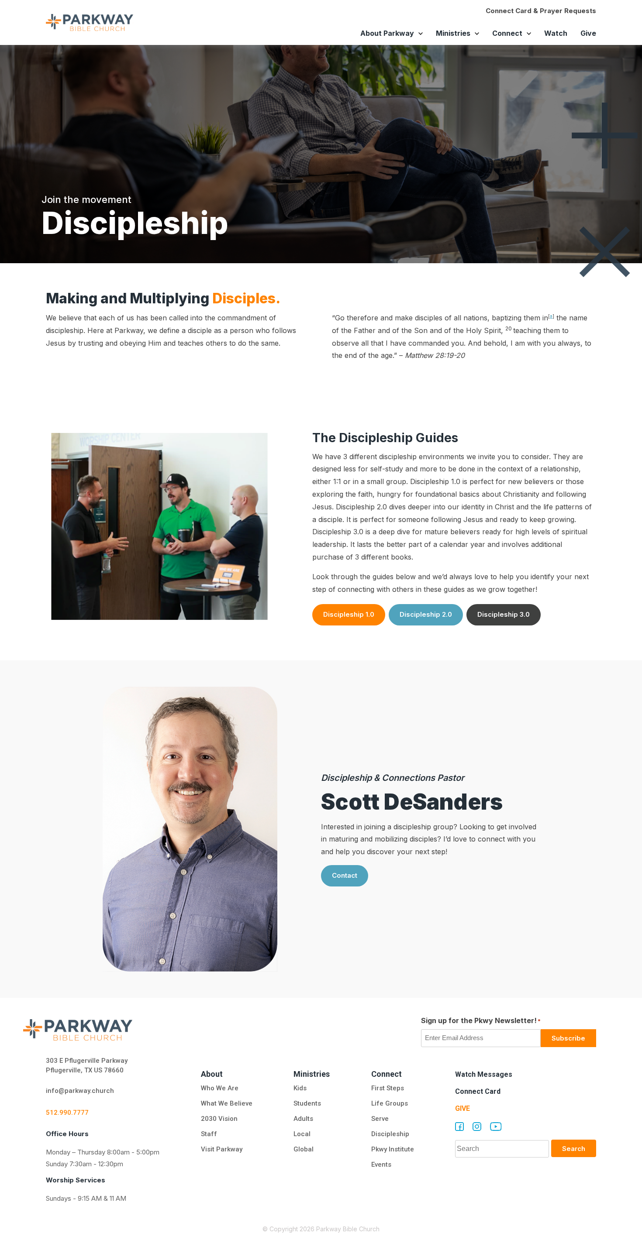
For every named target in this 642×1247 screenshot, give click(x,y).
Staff (209, 1134)
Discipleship (390, 1134)
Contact (344, 875)
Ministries (453, 33)
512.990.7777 (67, 1112)
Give (588, 33)
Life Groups (389, 1103)
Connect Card (477, 1091)
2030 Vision (219, 1119)
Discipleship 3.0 (503, 614)
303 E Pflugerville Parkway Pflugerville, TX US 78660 (87, 1066)
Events (381, 1164)
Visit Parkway (221, 1149)
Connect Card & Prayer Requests (541, 11)
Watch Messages (483, 1074)
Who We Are (219, 1088)
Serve (380, 1119)
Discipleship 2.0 (426, 614)
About (212, 1074)
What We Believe (226, 1103)
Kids (300, 1088)
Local (302, 1134)
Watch (555, 33)
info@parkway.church (80, 1091)
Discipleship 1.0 (348, 614)
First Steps (387, 1088)
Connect (507, 33)
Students (307, 1103)
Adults (304, 1119)
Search (573, 1148)
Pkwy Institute (392, 1149)
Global (303, 1149)
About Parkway (387, 33)
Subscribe (568, 1038)
